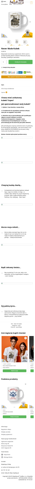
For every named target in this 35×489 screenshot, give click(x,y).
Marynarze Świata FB (7, 446)
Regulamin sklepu (6, 429)
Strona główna (4, 4)
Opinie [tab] (4, 92)
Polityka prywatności (6, 434)
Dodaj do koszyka (20, 62)
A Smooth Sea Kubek (8, 412)
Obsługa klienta (8, 457)
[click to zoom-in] (17, 22)
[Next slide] (30, 22)
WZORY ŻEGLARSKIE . (12, 127)
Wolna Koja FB (5, 443)
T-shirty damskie (7, 364)
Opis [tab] (2, 85)
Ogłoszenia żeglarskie (7, 441)
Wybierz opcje (14, 370)
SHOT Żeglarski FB (6, 448)
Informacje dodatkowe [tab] (7, 88)
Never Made (19, 327)
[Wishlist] (25, 338)
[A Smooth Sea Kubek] (15, 395)
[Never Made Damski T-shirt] (15, 349)
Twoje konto (7, 454)
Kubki (10, 4)
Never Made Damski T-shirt (9, 365)
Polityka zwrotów (5, 432)
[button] (31, 3)
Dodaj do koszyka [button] (14, 416)
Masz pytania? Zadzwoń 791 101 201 (17, 76)
